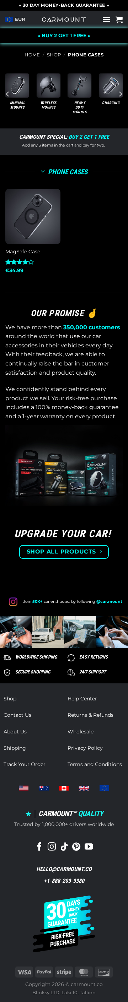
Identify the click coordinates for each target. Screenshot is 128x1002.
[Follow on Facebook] (39, 847)
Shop (54, 54)
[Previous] (7, 93)
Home (32, 54)
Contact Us (17, 715)
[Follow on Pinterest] (76, 847)
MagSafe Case (22, 251)
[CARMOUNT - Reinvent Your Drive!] (64, 19)
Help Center (82, 698)
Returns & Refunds (90, 715)
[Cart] (119, 19)
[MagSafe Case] (32, 216)
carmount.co (87, 984)
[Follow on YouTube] (89, 847)
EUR (20, 19)
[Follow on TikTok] (64, 847)
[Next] (120, 93)
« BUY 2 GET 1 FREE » (64, 35)
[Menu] (106, 19)
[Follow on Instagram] (52, 847)
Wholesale (81, 731)
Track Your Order (25, 764)
